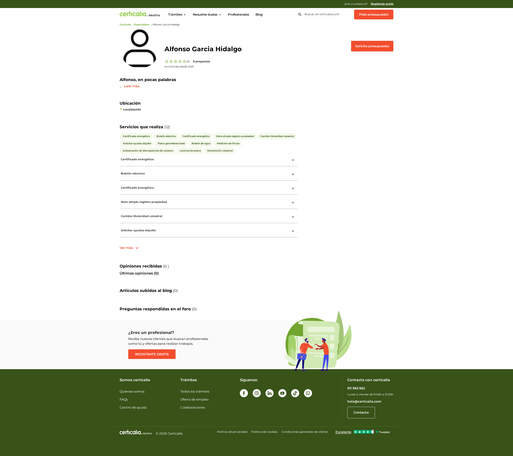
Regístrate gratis (382, 4)
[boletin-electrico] (293, 174)
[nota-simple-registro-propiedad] (293, 203)
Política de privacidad (232, 432)
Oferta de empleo (194, 399)
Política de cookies (264, 432)
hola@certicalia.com (364, 401)
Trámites (175, 14)
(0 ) (166, 266)
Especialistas (141, 24)
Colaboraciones (192, 407)
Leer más (131, 86)
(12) (167, 127)
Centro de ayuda (133, 407)
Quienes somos (132, 391)
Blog (259, 14)
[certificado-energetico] (293, 160)
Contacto (361, 412)
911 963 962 (356, 388)
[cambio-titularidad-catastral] (293, 217)
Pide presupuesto (373, 14)
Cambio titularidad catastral (141, 216)
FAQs (124, 399)
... (121, 86)
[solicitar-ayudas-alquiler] (293, 231)
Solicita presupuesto (372, 46)
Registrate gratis (152, 354)
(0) (188, 61)
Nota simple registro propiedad (144, 202)
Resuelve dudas (205, 14)
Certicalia (125, 24)
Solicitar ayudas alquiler (138, 230)
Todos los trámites (194, 391)
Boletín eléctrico (133, 173)
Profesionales (238, 14)
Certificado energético (137, 159)
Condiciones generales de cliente (305, 432)
